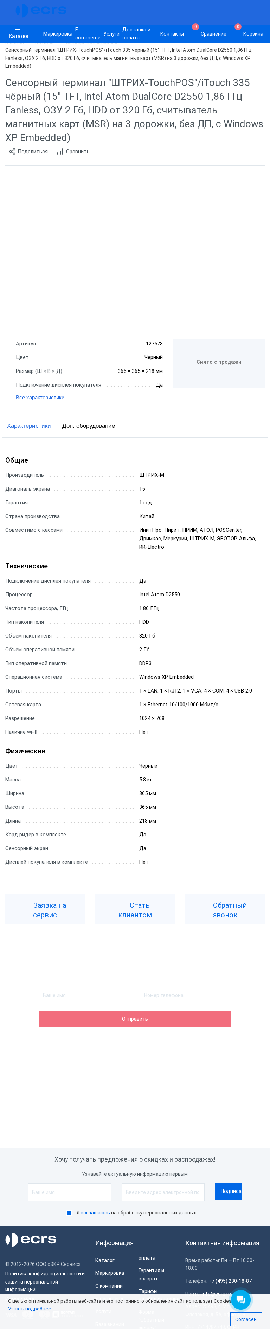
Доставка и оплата (136, 34)
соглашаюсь (95, 1213)
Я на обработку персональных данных (136, 1213)
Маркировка (57, 34)
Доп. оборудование (88, 426)
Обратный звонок (229, 910)
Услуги (111, 34)
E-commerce (88, 34)
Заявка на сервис (49, 910)
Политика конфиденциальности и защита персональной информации (45, 1281)
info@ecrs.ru (216, 1294)
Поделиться (33, 151)
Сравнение (210, 31)
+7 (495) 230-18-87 (230, 1281)
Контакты (172, 34)
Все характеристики (40, 397)
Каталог (19, 36)
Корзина (250, 31)
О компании (109, 1286)
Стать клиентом (135, 910)
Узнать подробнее (29, 1308)
